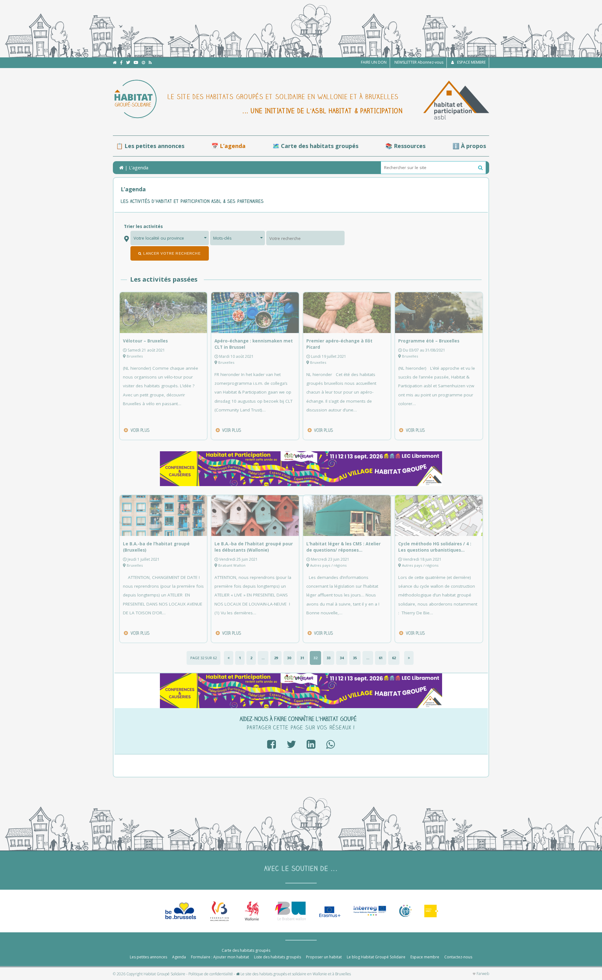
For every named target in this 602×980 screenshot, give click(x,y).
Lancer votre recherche (171, 253)
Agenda (179, 957)
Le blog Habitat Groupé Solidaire (376, 957)
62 (394, 657)
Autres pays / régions (328, 565)
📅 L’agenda (228, 146)
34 (342, 657)
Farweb (482, 973)
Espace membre (424, 957)
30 (289, 657)
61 (381, 657)
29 (276, 657)
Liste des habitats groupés (277, 957)
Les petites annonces (148, 957)
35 (355, 657)
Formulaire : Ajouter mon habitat (220, 957)
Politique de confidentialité (210, 974)
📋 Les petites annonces (150, 146)
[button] (480, 168)
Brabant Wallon (232, 565)
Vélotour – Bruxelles (145, 341)
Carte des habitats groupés (246, 950)
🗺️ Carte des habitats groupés (315, 146)
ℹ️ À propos (469, 146)
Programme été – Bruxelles (428, 341)
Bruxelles (135, 356)
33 (328, 657)
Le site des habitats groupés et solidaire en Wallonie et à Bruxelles (295, 974)
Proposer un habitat (324, 957)
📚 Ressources (405, 146)
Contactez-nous (458, 957)
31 (302, 657)
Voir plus (140, 430)
